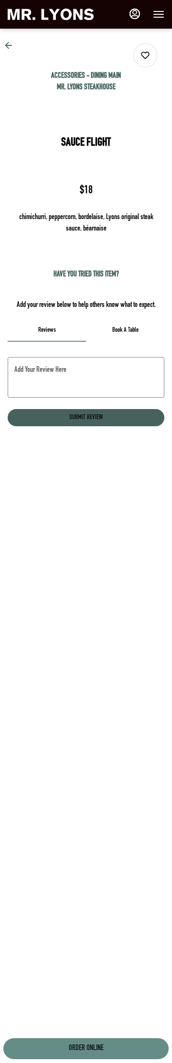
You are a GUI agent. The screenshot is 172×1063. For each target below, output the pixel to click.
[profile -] (134, 14)
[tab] (47, 330)
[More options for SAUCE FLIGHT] (145, 55)
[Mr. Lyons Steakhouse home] (51, 14)
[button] (11, 45)
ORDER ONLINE (86, 1048)
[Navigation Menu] (158, 14)
